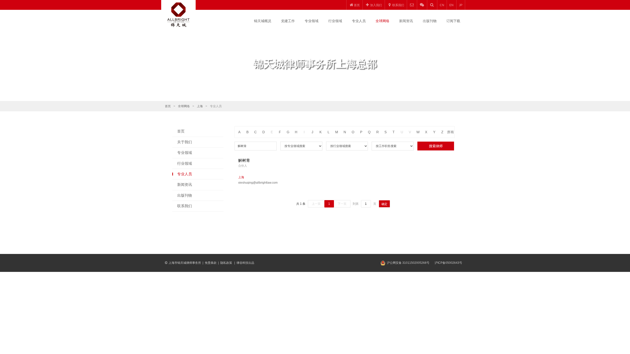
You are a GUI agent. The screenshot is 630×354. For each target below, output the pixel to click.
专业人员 (359, 21)
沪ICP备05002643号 (448, 263)
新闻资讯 (406, 21)
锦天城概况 (262, 21)
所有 (450, 132)
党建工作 (288, 21)
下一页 (342, 204)
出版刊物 (430, 21)
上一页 (316, 204)
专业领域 (311, 21)
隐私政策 (226, 263)
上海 (200, 106)
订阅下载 (453, 21)
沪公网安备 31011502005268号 (408, 263)
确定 (384, 204)
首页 (168, 106)
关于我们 (184, 142)
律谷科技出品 (245, 263)
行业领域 (335, 21)
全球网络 (382, 21)
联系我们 (184, 206)
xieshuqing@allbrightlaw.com (258, 182)
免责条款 (211, 263)
